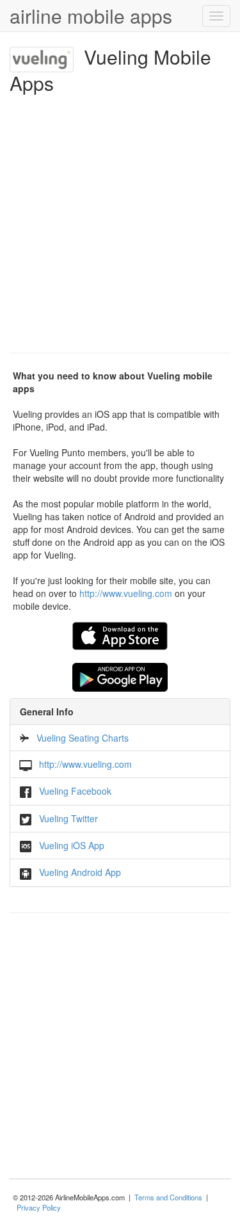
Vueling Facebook (75, 790)
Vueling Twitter (68, 818)
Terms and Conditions (168, 1197)
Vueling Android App (80, 872)
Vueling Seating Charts (82, 737)
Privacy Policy (39, 1207)
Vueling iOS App (71, 845)
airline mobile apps (91, 15)
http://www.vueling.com (125, 593)
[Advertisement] (120, 220)
